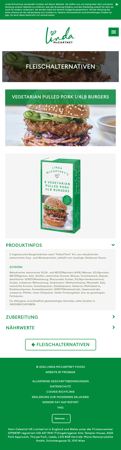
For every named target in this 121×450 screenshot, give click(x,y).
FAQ (60, 407)
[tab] (60, 244)
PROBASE (68, 372)
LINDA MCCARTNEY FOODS (66, 367)
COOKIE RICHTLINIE (60, 392)
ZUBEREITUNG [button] (22, 317)
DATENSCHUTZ (60, 386)
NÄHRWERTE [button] (20, 328)
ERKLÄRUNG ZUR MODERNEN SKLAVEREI (60, 397)
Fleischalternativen (62, 344)
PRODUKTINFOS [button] (24, 245)
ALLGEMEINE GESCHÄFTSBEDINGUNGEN (60, 381)
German (60, 418)
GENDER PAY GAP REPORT (60, 402)
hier (7, 15)
